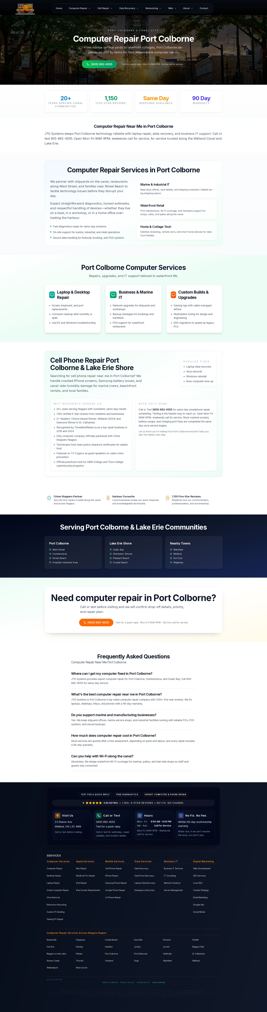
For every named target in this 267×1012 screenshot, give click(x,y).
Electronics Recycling (56, 904)
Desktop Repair (54, 875)
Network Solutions (172, 883)
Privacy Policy (127, 982)
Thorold (79, 960)
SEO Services (199, 875)
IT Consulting (170, 875)
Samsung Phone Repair (116, 883)
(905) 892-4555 (101, 64)
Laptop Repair (53, 883)
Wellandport (52, 967)
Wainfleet (167, 960)
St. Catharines (198, 954)
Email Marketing (200, 897)
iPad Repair (81, 883)
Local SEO (197, 883)
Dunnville (138, 940)
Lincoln (166, 947)
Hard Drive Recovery (144, 875)
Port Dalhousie (140, 954)
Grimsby (79, 947)
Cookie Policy (143, 982)
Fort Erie (50, 947)
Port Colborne (111, 954)
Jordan (137, 947)
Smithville (167, 954)
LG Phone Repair (113, 897)
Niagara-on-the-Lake (56, 954)
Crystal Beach (111, 940)
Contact (204, 8)
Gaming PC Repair (55, 919)
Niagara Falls (198, 947)
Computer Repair (54, 868)
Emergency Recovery (145, 890)
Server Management (173, 890)
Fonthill (195, 940)
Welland (196, 960)
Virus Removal (53, 897)
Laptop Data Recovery (145, 883)
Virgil (136, 960)
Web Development (201, 868)
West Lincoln (81, 967)
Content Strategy (201, 890)
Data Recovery (141, 868)
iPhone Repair (111, 875)
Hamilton (109, 947)
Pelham (79, 954)
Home (59, 8)
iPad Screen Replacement (88, 890)
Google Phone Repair (115, 890)
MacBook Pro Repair (85, 875)
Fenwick (167, 940)
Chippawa (80, 940)
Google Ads (198, 904)
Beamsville (51, 940)
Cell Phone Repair (113, 868)
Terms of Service (110, 982)
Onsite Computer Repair (58, 890)
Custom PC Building (56, 912)
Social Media (199, 912)
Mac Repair (81, 868)
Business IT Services (173, 868)
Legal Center (158, 982)
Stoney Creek (53, 960)
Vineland (109, 960)
